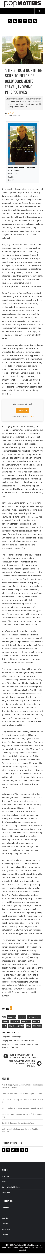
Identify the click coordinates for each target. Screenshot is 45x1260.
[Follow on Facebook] (20, 21)
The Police (37, 1026)
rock (4, 1026)
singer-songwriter (16, 1026)
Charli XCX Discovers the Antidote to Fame (18, 1123)
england (21, 1017)
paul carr (36, 1021)
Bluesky (5, 1218)
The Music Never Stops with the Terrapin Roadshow (22, 1093)
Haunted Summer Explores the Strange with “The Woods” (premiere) (24, 1056)
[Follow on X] (10, 21)
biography (12, 1017)
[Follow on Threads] (30, 21)
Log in (32, 416)
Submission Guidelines (11, 1187)
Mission (4, 1181)
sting (28, 1026)
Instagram (6, 1229)
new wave (15, 1021)
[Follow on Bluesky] (15, 21)
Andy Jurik (11, 112)
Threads (5, 1234)
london (5, 1021)
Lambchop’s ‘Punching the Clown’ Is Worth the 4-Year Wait (22, 1100)
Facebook (5, 1207)
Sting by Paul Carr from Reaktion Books (18, 1040)
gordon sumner (34, 1017)
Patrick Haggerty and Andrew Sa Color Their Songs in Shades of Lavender (22, 1086)
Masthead (5, 1176)
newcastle (26, 1021)
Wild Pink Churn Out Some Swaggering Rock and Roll (22, 1108)
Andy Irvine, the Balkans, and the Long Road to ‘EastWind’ (20, 1130)
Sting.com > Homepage (11, 1036)
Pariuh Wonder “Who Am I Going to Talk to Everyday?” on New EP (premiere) (21, 1063)
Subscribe (22, 410)
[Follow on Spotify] (35, 21)
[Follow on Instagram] (25, 21)
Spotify (5, 1224)
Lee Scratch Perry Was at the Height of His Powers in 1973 (22, 1115)
